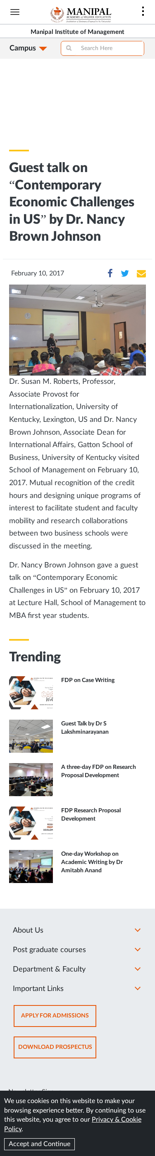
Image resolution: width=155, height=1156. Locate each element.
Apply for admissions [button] (58, 1019)
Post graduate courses (49, 950)
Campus (23, 48)
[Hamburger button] (15, 12)
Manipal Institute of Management (77, 32)
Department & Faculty (49, 969)
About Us (28, 930)
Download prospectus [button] (57, 1051)
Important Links (38, 989)
